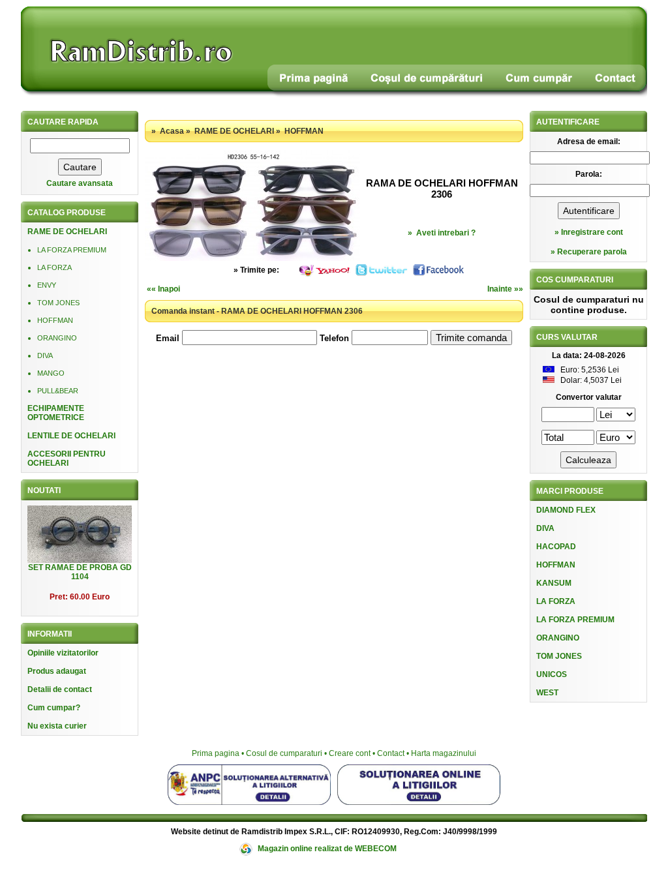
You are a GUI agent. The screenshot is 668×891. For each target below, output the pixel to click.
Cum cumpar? (53, 707)
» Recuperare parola (589, 251)
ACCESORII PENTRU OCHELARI (66, 458)
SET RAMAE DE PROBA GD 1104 (80, 572)
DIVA (45, 355)
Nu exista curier (57, 726)
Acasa (172, 131)
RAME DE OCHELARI (67, 231)
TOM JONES (58, 303)
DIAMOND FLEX (566, 510)
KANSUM (553, 583)
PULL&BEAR (57, 391)
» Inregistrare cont (588, 232)
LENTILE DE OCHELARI (71, 435)
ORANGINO (57, 338)
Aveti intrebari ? (446, 232)
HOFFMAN (55, 320)
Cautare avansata (79, 183)
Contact (390, 753)
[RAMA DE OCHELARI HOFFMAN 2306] (252, 258)
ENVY (46, 285)
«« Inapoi (163, 289)
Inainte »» (505, 289)
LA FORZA (54, 267)
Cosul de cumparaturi (284, 753)
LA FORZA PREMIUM (71, 250)
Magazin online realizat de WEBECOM (327, 848)
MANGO (51, 373)
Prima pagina (215, 753)
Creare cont (350, 753)
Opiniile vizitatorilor (63, 652)
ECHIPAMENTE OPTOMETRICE (55, 413)
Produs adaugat (56, 671)
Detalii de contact (59, 689)
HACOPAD (556, 546)
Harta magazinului (443, 753)
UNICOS (551, 674)
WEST (547, 692)
